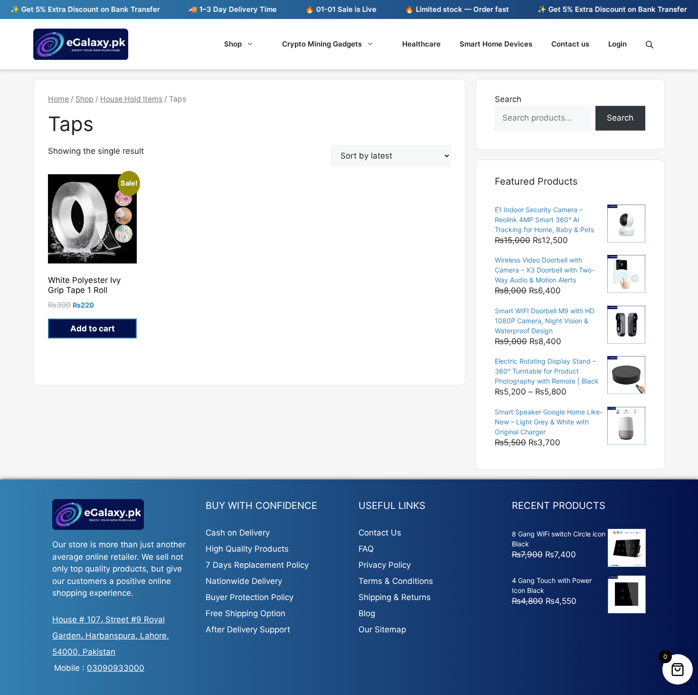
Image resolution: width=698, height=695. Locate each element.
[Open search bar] (650, 44)
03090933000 (115, 668)
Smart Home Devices (496, 43)
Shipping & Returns (394, 597)
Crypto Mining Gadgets (322, 43)
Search (508, 99)
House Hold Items (131, 98)
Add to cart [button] (92, 328)
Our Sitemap (382, 629)
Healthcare (421, 43)
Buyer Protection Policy (249, 597)
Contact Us (379, 532)
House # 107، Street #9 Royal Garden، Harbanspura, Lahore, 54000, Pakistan (110, 636)
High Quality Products (247, 549)
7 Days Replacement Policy (257, 565)
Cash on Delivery (238, 532)
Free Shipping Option (245, 613)
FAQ (366, 549)
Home (58, 98)
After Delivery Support (248, 629)
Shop (233, 43)
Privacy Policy (384, 565)
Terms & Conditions (395, 581)
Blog (366, 613)
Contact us (570, 43)
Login (617, 43)
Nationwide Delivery (244, 581)
